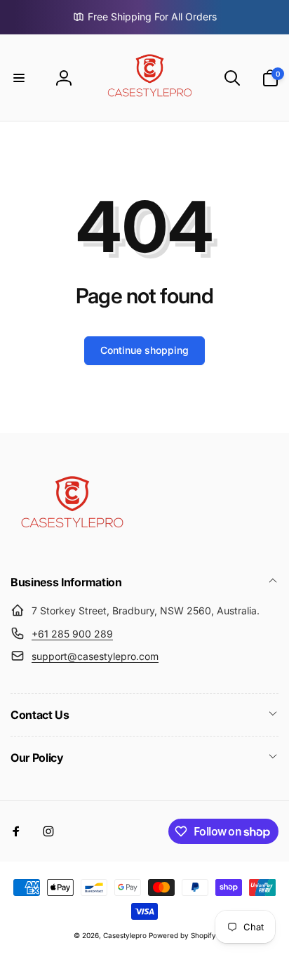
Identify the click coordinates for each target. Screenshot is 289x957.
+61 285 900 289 (72, 634)
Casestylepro (125, 935)
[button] (19, 77)
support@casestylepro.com (95, 656)
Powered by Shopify (182, 935)
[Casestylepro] (70, 544)
